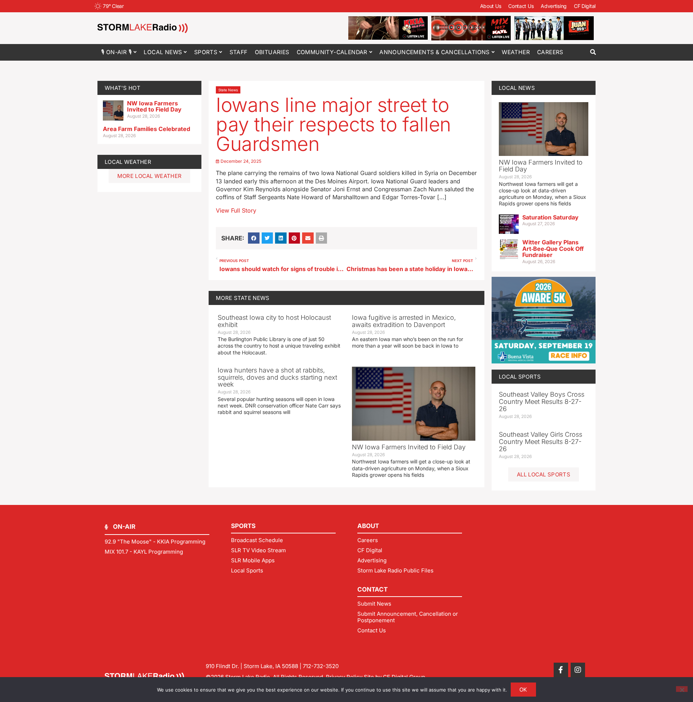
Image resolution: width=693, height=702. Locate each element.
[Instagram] (578, 670)
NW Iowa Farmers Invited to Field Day (154, 106)
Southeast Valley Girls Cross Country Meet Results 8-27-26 (540, 442)
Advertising (554, 6)
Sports (205, 52)
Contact (372, 589)
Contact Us (520, 6)
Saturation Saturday (550, 217)
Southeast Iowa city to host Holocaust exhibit (274, 321)
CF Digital (585, 6)
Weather (516, 52)
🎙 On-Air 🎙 (116, 52)
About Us (490, 6)
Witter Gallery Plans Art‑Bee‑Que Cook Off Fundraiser (553, 248)
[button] (593, 52)
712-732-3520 (321, 666)
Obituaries (272, 52)
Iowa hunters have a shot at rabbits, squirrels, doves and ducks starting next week (277, 377)
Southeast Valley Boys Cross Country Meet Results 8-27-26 (541, 402)
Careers (550, 52)
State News (228, 90)
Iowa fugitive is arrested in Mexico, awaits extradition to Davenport (404, 321)
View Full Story (236, 210)
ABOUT (368, 525)
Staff (239, 52)
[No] (682, 689)
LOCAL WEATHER (128, 161)
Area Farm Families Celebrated (146, 128)
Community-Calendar (332, 52)
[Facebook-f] (561, 670)
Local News (163, 52)
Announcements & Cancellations (434, 52)
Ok (523, 689)
